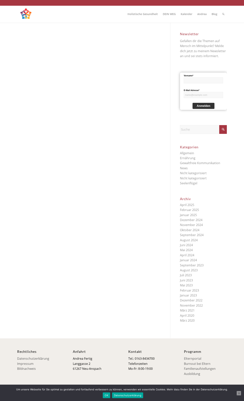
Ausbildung (192, 374)
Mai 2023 (186, 285)
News (184, 168)
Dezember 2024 (191, 220)
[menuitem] (142, 14)
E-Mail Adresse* (191, 90)
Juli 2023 (186, 275)
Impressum (25, 364)
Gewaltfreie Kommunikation (200, 163)
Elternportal (192, 358)
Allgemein (187, 153)
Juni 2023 (186, 280)
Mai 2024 (186, 250)
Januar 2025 (188, 215)
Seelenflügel (188, 183)
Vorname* (188, 75)
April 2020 (187, 315)
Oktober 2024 (189, 230)
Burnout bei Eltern (197, 364)
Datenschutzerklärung (33, 358)
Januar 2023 (188, 295)
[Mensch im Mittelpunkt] (25, 14)
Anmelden (203, 105)
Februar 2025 (189, 210)
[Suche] (223, 14)
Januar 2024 (188, 260)
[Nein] (239, 393)
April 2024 (187, 255)
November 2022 (191, 305)
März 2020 (187, 320)
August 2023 (189, 270)
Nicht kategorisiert (193, 173)
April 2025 (187, 205)
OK (106, 395)
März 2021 (187, 310)
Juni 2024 (186, 245)
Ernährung (187, 158)
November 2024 (191, 225)
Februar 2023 (189, 290)
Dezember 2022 (191, 300)
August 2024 (189, 240)
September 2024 (192, 235)
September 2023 (192, 265)
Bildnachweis (26, 369)
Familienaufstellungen (200, 369)
